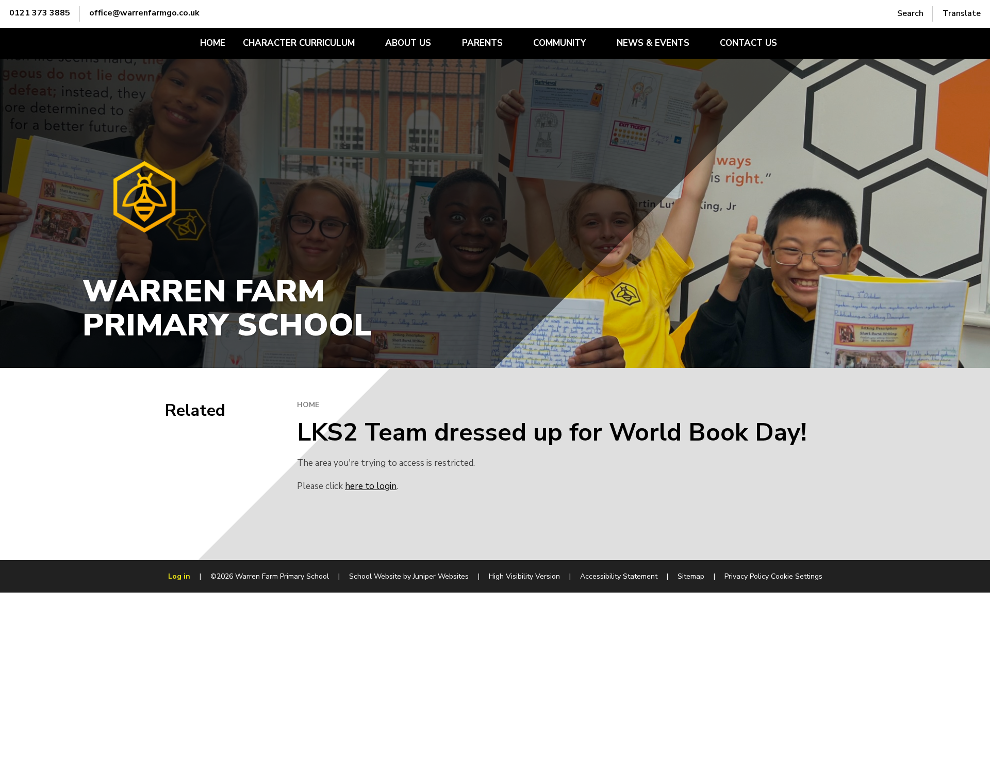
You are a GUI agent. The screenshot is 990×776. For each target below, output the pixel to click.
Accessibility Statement (618, 576)
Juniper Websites (441, 576)
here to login (371, 486)
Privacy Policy (746, 576)
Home (308, 405)
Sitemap (691, 576)
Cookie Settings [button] (796, 576)
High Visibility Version (524, 576)
